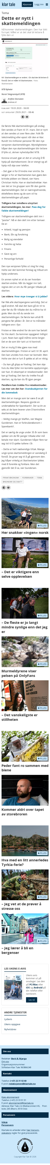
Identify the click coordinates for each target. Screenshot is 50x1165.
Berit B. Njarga (19, 1058)
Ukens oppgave (12, 1024)
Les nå (32, 999)
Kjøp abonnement (10, 1097)
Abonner (27, 4)
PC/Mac (33, 984)
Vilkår (5, 1122)
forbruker (27, 477)
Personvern (8, 1125)
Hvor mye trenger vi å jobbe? (31, 296)
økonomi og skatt (12, 481)
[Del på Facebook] (23, 117)
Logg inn (39, 4)
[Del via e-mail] (27, 117)
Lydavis (8, 1019)
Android (38, 987)
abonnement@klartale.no (21, 1103)
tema (39, 477)
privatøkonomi (11, 477)
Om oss (5, 1061)
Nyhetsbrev (10, 1029)
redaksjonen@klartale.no (22, 1083)
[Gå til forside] (8, 4)
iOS (28, 987)
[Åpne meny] (47, 4)
